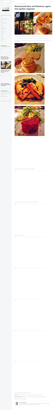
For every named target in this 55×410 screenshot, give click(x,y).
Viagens (2, 37)
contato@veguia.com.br (5, 96)
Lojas (1, 24)
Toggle (13, 1)
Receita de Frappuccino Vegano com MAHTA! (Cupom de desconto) (6, 84)
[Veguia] (6, 14)
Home (1, 17)
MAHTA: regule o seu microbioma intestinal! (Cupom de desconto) (5, 57)
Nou (28, 36)
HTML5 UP (2, 101)
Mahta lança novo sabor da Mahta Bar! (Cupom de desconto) (5, 71)
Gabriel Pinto (9, 101)
